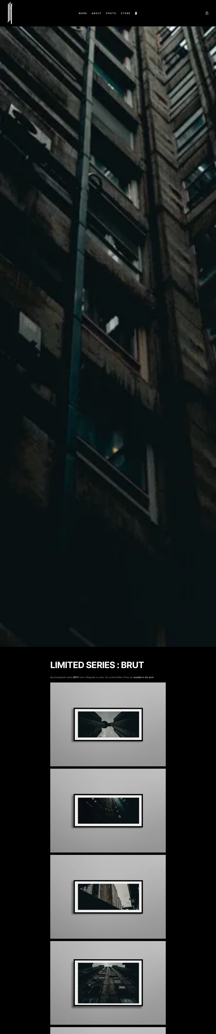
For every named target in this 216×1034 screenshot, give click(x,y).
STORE (125, 13)
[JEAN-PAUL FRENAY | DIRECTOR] (9, 13)
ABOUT (97, 13)
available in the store (144, 677)
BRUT (76, 677)
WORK (83, 13)
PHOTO (111, 13)
